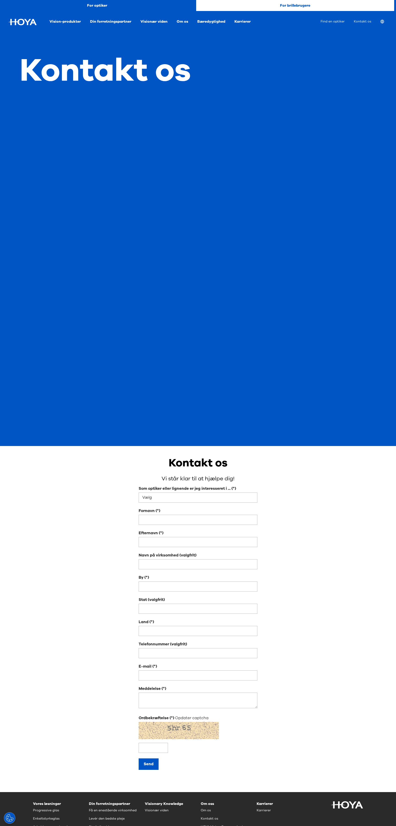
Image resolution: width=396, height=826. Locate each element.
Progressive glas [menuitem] (46, 810)
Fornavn (147, 510)
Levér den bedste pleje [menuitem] (107, 818)
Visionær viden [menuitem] (154, 21)
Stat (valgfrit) (152, 599)
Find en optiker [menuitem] (333, 21)
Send (149, 764)
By (141, 577)
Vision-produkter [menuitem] (65, 21)
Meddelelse (150, 688)
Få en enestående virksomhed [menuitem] (113, 810)
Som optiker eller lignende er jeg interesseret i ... (185, 488)
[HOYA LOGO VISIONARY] (22, 22)
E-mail (145, 666)
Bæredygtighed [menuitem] (211, 21)
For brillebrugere (295, 5)
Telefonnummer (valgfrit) (163, 644)
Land (143, 622)
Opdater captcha (192, 718)
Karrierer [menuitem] (242, 21)
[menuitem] (385, 22)
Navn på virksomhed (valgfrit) (167, 555)
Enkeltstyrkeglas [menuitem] (46, 818)
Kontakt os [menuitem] (362, 21)
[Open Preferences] (9, 818)
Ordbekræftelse (154, 718)
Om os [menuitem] (182, 21)
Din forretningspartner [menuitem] (110, 21)
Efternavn (148, 533)
